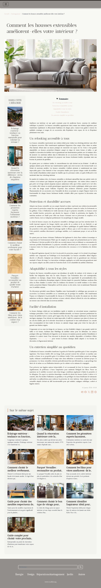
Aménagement (15, 14)
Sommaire (63, 99)
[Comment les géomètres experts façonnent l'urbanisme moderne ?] (14, 193)
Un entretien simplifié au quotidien (62, 115)
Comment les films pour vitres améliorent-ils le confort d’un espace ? (15, 317)
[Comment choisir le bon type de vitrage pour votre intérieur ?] (50, 490)
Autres (81, 574)
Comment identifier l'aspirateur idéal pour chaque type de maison (78, 504)
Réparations (43, 574)
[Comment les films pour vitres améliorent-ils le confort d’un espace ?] (14, 301)
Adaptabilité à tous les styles (62, 109)
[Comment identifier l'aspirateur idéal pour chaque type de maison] (80, 490)
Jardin (70, 574)
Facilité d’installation (62, 112)
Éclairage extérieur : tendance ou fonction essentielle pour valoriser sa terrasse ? (15, 135)
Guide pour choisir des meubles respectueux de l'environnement (20, 504)
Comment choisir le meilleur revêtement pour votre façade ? (15, 246)
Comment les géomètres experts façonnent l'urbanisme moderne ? (15, 211)
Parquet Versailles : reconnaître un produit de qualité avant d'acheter (15, 281)
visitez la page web (44, 338)
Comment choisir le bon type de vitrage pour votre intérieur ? (49, 504)
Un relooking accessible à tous (62, 102)
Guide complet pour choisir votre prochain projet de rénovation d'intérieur (19, 540)
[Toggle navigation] (6, 4)
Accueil (6, 14)
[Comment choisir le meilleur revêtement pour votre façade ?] (14, 230)
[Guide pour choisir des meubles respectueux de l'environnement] (21, 490)
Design (30, 574)
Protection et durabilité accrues (62, 105)
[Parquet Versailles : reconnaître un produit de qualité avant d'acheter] (14, 263)
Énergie (19, 574)
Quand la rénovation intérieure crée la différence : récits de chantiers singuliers (15, 174)
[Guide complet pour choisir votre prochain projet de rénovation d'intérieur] (21, 524)
